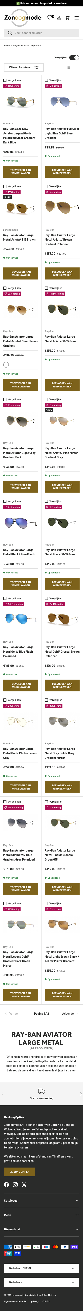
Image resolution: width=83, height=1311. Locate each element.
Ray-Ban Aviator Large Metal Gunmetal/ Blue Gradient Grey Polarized (19, 855)
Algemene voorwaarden (15, 1301)
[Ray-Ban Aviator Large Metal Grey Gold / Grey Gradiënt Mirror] (62, 721)
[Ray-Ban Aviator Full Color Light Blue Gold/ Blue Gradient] (62, 101)
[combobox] (41, 33)
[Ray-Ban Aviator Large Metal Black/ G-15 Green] (62, 522)
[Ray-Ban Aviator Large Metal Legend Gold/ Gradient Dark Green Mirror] (20, 924)
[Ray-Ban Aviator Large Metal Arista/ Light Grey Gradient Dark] (20, 420)
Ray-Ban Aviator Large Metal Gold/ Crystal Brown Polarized (62, 651)
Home (7, 45)
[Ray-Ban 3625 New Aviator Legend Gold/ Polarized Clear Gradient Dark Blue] (20, 101)
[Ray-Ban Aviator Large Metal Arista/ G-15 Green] (62, 309)
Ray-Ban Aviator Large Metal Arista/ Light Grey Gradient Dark (19, 452)
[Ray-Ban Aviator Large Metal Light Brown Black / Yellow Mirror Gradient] (62, 924)
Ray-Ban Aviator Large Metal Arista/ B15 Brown (19, 237)
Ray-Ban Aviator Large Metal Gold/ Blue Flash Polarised (18, 651)
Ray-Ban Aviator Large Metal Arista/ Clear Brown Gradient (20, 341)
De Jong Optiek (19, 1171)
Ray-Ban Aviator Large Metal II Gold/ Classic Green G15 (60, 855)
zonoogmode (18, 1295)
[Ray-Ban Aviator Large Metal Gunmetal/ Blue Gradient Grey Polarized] (20, 822)
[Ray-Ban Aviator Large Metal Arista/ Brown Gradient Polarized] (62, 207)
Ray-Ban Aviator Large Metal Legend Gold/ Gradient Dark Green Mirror (18, 958)
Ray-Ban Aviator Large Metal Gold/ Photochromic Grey (20, 753)
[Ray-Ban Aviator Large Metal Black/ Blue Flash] (20, 522)
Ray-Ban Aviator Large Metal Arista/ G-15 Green (61, 339)
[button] (67, 17)
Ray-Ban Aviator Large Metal (27, 45)
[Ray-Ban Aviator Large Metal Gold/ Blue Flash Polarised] (20, 619)
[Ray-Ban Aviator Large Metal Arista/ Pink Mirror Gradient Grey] (62, 420)
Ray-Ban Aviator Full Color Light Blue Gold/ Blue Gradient (62, 133)
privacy (34, 1301)
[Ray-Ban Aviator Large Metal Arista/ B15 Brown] (20, 207)
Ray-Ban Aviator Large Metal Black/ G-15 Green (60, 552)
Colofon (46, 1301)
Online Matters (49, 1295)
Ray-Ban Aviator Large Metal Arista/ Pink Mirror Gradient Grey (61, 452)
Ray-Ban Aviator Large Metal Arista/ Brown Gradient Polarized (60, 239)
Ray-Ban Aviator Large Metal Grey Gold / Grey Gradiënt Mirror (60, 753)
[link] (16, 1013)
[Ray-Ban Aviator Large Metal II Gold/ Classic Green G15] (62, 822)
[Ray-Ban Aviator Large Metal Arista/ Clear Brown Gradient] (20, 309)
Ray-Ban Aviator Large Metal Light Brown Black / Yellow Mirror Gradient (62, 956)
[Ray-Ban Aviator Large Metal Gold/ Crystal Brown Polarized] (62, 619)
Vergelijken (60, 57)
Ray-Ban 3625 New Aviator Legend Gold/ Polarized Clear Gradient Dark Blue (19, 135)
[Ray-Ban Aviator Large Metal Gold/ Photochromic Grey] (20, 721)
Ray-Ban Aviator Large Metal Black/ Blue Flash (18, 552)
